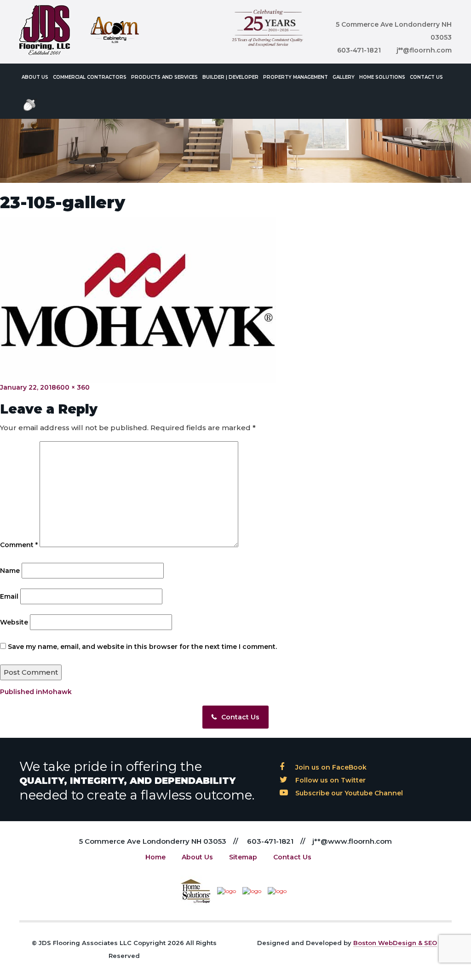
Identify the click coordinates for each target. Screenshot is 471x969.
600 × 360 (73, 387)
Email (9, 596)
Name (10, 570)
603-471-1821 (359, 50)
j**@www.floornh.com (352, 841)
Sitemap (243, 857)
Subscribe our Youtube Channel (348, 793)
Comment (19, 545)
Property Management (295, 77)
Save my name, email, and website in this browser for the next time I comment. (142, 646)
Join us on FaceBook (330, 767)
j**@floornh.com (424, 50)
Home (155, 857)
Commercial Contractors (89, 77)
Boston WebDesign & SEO (395, 942)
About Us (35, 77)
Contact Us (426, 77)
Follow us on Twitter (329, 780)
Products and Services (164, 77)
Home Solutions (382, 77)
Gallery (344, 77)
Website (14, 622)
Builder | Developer (230, 77)
